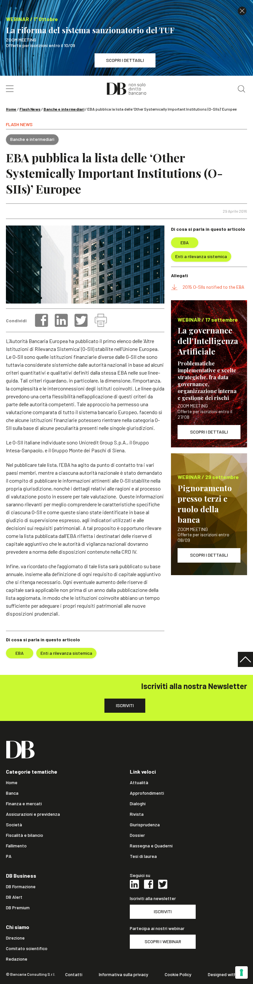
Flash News (30, 109)
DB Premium (18, 907)
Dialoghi (138, 803)
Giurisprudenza (145, 824)
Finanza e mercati (24, 803)
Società (14, 824)
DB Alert (14, 897)
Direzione (15, 938)
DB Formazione (21, 886)
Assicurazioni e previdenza (33, 814)
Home (11, 109)
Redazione (16, 959)
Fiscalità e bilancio (24, 835)
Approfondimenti (147, 793)
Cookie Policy (178, 974)
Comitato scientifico (26, 948)
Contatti (73, 974)
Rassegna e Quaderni (151, 845)
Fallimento (16, 845)
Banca (12, 793)
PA (9, 856)
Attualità (139, 782)
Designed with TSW (227, 974)
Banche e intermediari (63, 109)
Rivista (137, 814)
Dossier (137, 835)
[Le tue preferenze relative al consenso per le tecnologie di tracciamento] (241, 972)
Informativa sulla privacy (123, 974)
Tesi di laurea (143, 856)
